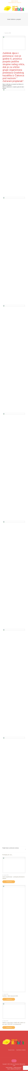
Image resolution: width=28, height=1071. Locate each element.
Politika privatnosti (17, 1067)
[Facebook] (13, 4)
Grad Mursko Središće (21, 1050)
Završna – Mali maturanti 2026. (10, 996)
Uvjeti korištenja (9, 1067)
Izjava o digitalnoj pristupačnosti (14, 1068)
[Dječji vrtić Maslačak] (14, 8)
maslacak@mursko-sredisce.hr (14, 2)
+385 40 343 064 (14, 1)
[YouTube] (15, 4)
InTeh (14, 1065)
